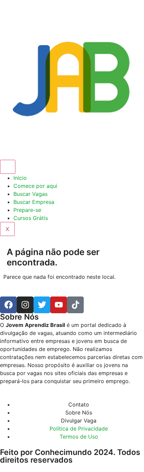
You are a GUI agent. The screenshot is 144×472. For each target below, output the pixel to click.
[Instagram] (25, 305)
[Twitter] (41, 305)
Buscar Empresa (33, 202)
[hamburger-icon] (7, 167)
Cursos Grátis (30, 218)
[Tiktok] (75, 305)
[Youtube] (58, 305)
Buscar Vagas (30, 194)
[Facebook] (8, 305)
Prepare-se (27, 210)
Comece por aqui (35, 186)
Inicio (20, 177)
